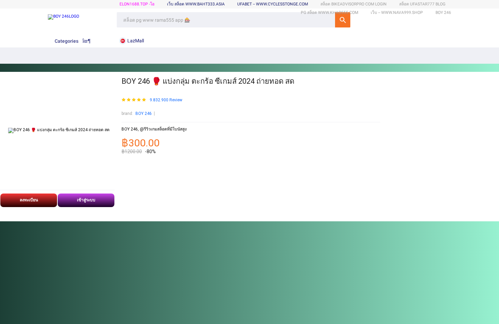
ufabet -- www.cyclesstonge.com (272, 4)
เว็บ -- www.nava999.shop (397, 12)
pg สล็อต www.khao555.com (329, 12)
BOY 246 (143, 113)
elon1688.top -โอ (136, 4)
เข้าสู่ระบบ (86, 200)
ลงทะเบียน (29, 200)
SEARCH (342, 19)
